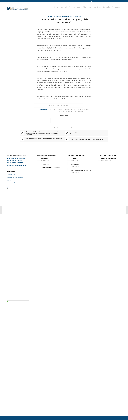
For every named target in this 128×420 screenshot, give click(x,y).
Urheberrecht (44, 163)
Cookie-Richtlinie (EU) (116, 1)
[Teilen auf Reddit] (84, 120)
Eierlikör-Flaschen (69, 109)
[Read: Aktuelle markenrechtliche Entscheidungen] (68, 163)
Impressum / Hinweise (94, 1)
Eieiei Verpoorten (56, 109)
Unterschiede (57, 111)
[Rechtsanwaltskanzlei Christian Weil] (18, 7)
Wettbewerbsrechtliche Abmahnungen (50, 167)
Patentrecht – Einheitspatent (108, 158)
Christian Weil (64, 105)
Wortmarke (79, 111)
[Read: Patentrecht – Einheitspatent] (99, 159)
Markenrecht (62, 16)
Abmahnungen (52, 16)
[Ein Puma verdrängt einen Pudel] (1, 210)
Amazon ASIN (44, 158)
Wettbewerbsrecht (74, 16)
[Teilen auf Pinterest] (71, 120)
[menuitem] (56, 7)
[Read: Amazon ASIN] (38, 159)
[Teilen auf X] (57, 120)
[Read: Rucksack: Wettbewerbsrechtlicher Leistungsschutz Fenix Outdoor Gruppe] (68, 169)
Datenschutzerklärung (105, 1)
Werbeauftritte (68, 111)
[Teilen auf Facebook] (43, 120)
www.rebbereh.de (12, 183)
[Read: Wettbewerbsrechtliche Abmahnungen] (38, 168)
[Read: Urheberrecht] (38, 163)
